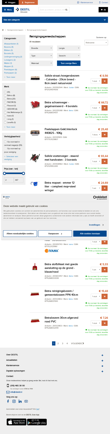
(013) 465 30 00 (17, 385)
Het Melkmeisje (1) (14, 112)
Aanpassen (53, 233)
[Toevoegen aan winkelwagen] (105, 81)
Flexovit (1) (11, 105)
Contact (105, 2)
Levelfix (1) (11, 122)
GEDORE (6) (12, 109)
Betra (71, 110)
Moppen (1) (8, 66)
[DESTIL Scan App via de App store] (16, 422)
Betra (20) (11, 98)
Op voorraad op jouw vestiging (12, 150)
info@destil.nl (16, 392)
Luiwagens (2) (9, 60)
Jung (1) (10, 119)
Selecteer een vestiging (11, 158)
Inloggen (11, 2)
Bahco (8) (11, 95)
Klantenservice (87, 2)
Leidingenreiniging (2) (13, 56)
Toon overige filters (69, 63)
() (105, 9)
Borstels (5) (8, 53)
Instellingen (94, 225)
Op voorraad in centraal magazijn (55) (13, 143)
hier (37, 409)
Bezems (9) (8, 47)
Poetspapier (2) (10, 72)
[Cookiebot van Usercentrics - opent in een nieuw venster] (95, 198)
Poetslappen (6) (10, 69)
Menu (9, 9)
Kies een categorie (12, 19)
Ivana (71, 244)
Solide (71, 87)
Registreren (30, 2)
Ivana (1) (10, 115)
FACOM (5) (11, 102)
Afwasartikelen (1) (11, 43)
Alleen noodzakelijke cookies (20, 233)
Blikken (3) (8, 50)
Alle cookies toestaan (90, 233)
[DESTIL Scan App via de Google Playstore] (37, 422)
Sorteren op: (101, 37)
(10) (8, 92)
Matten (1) (8, 63)
